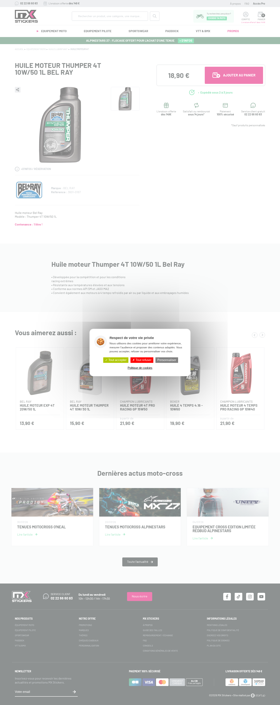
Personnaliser (166, 360)
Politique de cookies (140, 368)
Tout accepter (117, 360)
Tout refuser (143, 360)
